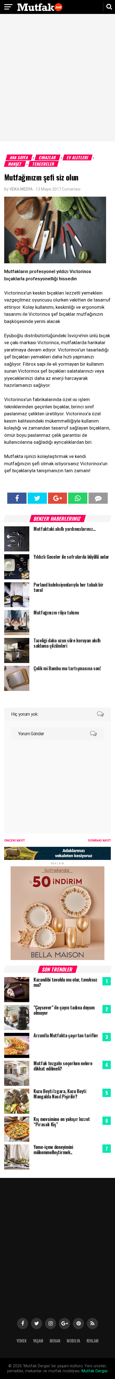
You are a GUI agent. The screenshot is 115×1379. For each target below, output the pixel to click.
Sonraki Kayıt (99, 840)
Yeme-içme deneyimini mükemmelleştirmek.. (53, 1150)
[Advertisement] (57, 78)
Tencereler (43, 164)
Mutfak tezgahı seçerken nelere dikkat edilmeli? (62, 1066)
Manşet (15, 164)
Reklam (93, 1341)
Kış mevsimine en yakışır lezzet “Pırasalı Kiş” (61, 1122)
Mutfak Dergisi (94, 1371)
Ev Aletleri (77, 157)
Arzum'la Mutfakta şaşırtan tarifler (65, 1035)
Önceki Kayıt (14, 840)
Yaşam (38, 1341)
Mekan (55, 1341)
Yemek (21, 1341)
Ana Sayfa (19, 157)
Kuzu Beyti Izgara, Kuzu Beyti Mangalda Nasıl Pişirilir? (59, 1094)
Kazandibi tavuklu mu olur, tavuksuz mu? (65, 982)
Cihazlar (47, 157)
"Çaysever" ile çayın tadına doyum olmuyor (63, 1010)
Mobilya (73, 1341)
